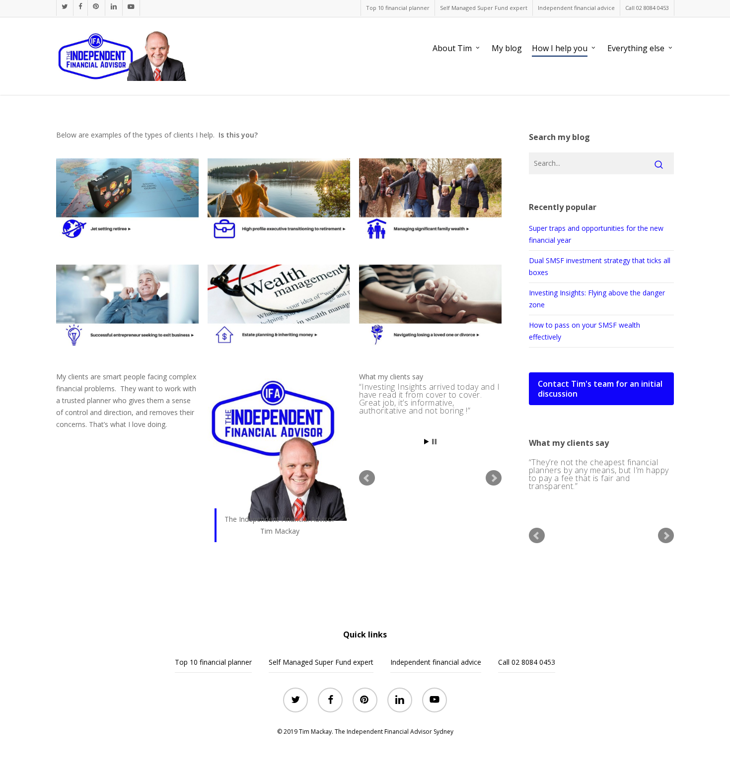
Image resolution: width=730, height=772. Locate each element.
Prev (367, 478)
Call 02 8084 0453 (526, 662)
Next (494, 478)
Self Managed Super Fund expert (321, 662)
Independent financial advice (435, 662)
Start (426, 441)
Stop (434, 441)
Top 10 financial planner (213, 662)
